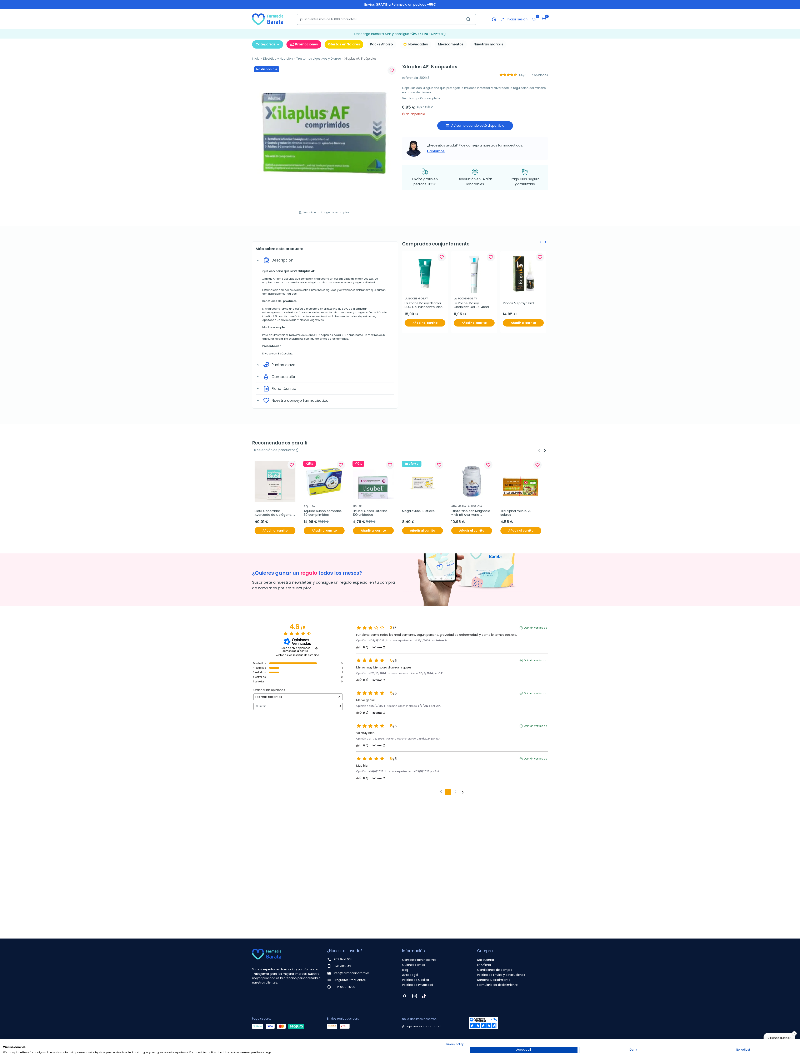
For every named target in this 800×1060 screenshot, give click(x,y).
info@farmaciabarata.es (352, 973)
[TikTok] (424, 996)
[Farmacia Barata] (267, 19)
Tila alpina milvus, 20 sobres (516, 513)
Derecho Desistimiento (493, 980)
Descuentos (486, 960)
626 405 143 (342, 966)
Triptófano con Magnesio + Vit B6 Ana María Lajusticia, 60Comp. (471, 513)
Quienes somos (413, 965)
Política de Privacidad (417, 985)
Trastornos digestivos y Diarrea (318, 58)
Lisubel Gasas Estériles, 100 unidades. (371, 513)
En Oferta (484, 965)
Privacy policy (455, 1044)
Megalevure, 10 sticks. (418, 511)
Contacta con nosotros (419, 960)
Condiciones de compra (494, 970)
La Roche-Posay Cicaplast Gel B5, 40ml (471, 305)
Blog (405, 970)
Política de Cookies (416, 980)
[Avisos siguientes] (462, 792)
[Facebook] (404, 996)
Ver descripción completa (421, 98)
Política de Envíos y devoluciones (501, 975)
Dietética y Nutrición (278, 58)
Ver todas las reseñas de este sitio (297, 655)
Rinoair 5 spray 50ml (518, 303)
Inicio (256, 58)
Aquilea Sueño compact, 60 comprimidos (323, 513)
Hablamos (436, 151)
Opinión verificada (535, 627)
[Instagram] (414, 996)
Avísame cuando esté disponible (477, 125)
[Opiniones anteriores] (441, 791)
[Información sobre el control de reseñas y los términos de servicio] (316, 648)
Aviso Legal (410, 975)
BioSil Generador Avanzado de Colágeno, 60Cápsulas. (274, 513)
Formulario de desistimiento (497, 985)
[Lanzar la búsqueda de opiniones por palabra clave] (340, 706)
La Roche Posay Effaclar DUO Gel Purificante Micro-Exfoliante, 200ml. (425, 305)
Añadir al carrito (425, 323)
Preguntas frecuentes (350, 980)
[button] (544, 19)
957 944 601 (342, 959)
